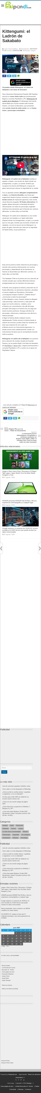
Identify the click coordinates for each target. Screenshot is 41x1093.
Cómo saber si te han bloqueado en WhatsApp (16, 789)
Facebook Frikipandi (7, 974)
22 (16, 941)
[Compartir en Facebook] (4, 76)
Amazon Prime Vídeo (7, 1063)
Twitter (37, 1086)
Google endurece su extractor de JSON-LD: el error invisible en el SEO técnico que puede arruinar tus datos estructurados (20, 530)
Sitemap (20, 1089)
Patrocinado (6, 834)
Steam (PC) (17, 345)
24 (25, 941)
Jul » (7, 946)
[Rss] (16, 1080)
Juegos (33, 50)
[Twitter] (21, 1080)
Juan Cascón (23, 1074)
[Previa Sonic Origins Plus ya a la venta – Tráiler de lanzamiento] (1, 548)
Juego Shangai (6, 980)
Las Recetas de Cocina (8, 967)
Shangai (29, 1083)
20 (8, 941)
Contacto (28, 1089)
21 (12, 941)
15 (16, 938)
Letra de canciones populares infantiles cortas (16, 786)
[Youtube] (24, 1080)
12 (3, 938)
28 (12, 944)
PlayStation (8, 345)
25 (29, 941)
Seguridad (16, 834)
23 (21, 941)
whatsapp (18, 76)
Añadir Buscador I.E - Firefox (24, 1086)
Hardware (5, 828)
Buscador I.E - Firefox (8, 970)
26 (3, 944)
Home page (10, 1083)
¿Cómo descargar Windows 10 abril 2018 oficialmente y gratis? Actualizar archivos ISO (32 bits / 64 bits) (16, 813)
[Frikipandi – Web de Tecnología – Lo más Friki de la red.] (20, 5)
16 (21, 938)
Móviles (25, 831)
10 (25, 936)
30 (21, 944)
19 (3, 941)
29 (16, 944)
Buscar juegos (6, 965)
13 (8, 938)
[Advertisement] (20, 134)
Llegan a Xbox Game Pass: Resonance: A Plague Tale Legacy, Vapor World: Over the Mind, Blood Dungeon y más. (19, 473)
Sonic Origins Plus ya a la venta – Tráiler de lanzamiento (15, 429)
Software (15, 838)
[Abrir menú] (3, 6)
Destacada (26, 50)
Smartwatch (6, 838)
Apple (12, 825)
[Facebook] (18, 1080)
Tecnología (24, 838)
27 (8, 944)
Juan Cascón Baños (11, 49)
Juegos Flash (5, 976)
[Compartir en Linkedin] (14, 76)
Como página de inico (8, 972)
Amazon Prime (5, 1060)
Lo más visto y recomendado (11, 831)
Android (5, 825)
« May (3, 946)
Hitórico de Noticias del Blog (10, 988)
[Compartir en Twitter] (9, 76)
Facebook (13, 1089)
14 (12, 938)
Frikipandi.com (12, 1074)
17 (25, 938)
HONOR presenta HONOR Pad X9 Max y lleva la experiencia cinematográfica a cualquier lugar (19, 501)
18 (29, 938)
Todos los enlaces (7, 985)
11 (29, 936)
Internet (13, 828)
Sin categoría (26, 834)
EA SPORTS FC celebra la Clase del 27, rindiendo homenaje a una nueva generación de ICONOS (15, 916)
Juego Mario (5, 978)
